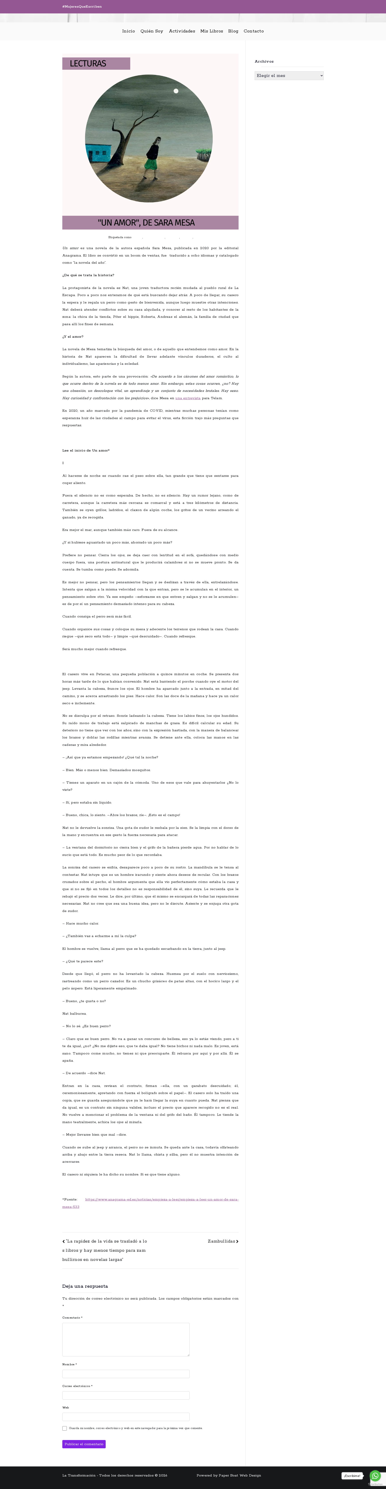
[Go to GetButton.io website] (375, 1484)
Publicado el (84, 237)
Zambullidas (221, 1241)
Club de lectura (154, 237)
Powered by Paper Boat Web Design (229, 1475)
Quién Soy (152, 31)
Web (65, 1407)
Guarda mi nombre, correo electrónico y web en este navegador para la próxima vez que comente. (135, 1428)
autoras (137, 237)
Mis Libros (211, 31)
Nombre (69, 1364)
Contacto (254, 31)
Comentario (72, 1317)
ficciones (187, 237)
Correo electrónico (77, 1386)
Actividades (182, 31)
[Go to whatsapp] (375, 1475)
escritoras (172, 237)
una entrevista (188, 398)
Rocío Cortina (203, 237)
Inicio (128, 31)
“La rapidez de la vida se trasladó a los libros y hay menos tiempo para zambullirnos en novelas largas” (104, 1250)
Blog (233, 31)
